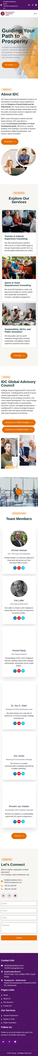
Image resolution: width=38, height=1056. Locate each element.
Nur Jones (19, 756)
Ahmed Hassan (19, 550)
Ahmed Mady (19, 650)
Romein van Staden (19, 806)
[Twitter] (19, 568)
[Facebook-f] (32, 4)
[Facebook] (15, 568)
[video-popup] (19, 492)
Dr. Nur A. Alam (19, 705)
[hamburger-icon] (35, 13)
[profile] (19, 548)
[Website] (23, 568)
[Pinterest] (23, 671)
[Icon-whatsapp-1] (36, 4)
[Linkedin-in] (29, 4)
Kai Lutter (19, 600)
